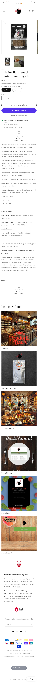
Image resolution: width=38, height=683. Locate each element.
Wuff (3, 349)
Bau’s (11, 650)
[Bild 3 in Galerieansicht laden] (19, 61)
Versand (10, 83)
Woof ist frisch (7, 388)
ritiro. (18, 587)
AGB (31, 650)
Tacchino (6, 90)
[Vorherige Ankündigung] (3, 2)
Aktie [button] (5, 280)
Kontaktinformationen (9, 656)
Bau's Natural (6, 473)
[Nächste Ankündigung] (34, 2)
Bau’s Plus (5, 553)
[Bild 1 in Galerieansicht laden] (7, 61)
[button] (4, 11)
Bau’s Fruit (5, 513)
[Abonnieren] (31, 624)
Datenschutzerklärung (15, 653)
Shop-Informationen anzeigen (13, 127)
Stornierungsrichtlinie (30, 656)
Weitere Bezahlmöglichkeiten (19, 115)
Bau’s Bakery (6, 428)
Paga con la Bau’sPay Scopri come (19, 138)
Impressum (20, 656)
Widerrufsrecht (26, 653)
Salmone (17, 90)
